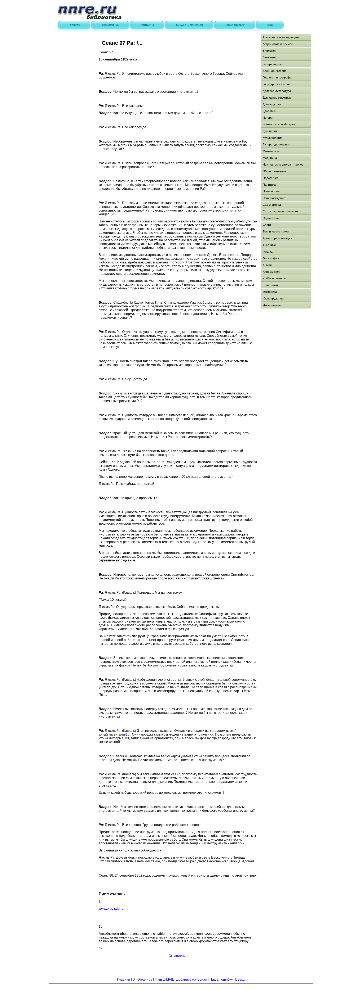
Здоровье (269, 111)
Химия (267, 265)
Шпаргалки (270, 285)
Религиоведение (274, 198)
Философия (271, 258)
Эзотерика (270, 291)
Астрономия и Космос (278, 44)
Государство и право (277, 84)
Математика (271, 151)
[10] (127, 734)
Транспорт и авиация (277, 238)
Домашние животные (277, 97)
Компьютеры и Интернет (280, 124)
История (268, 117)
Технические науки (276, 231)
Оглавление (178, 956)
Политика (269, 184)
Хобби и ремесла (275, 278)
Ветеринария (272, 64)
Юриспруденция (274, 298)
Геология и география (278, 77)
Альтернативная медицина (281, 37)
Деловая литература (277, 90)
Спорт (267, 224)
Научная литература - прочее (283, 164)
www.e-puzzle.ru (111, 908)
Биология (269, 50)
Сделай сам (271, 218)
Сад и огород (272, 204)
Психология (271, 191)
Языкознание (272, 305)
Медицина (270, 157)
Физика (268, 251)
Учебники (269, 245)
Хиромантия (271, 271)
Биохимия (270, 57)
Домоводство (272, 104)
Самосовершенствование (280, 211)
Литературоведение (276, 144)
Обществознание (274, 171)
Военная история (275, 70)
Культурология (273, 137)
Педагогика (270, 178)
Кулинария (270, 131)
